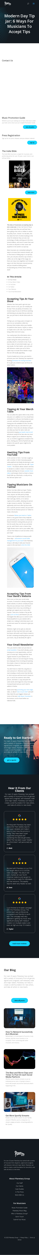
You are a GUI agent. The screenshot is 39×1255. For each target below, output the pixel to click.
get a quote (11, 760)
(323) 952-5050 (25, 545)
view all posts (19, 1000)
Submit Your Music (19, 1219)
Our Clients (19, 1186)
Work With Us (19, 1195)
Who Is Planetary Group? (19, 1213)
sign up (32, 142)
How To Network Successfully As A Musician (19, 1033)
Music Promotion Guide (19, 1208)
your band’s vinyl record (26, 432)
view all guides (30, 127)
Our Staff (19, 1183)
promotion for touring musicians (21, 360)
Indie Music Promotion (24, 696)
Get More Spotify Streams (17, 1115)
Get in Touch (19, 1216)
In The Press (19, 1192)
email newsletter (12, 650)
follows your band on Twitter (22, 515)
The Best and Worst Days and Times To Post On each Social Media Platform (19, 1074)
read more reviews (19, 943)
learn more (31, 192)
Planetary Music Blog (19, 1211)
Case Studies (19, 1189)
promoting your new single (25, 690)
